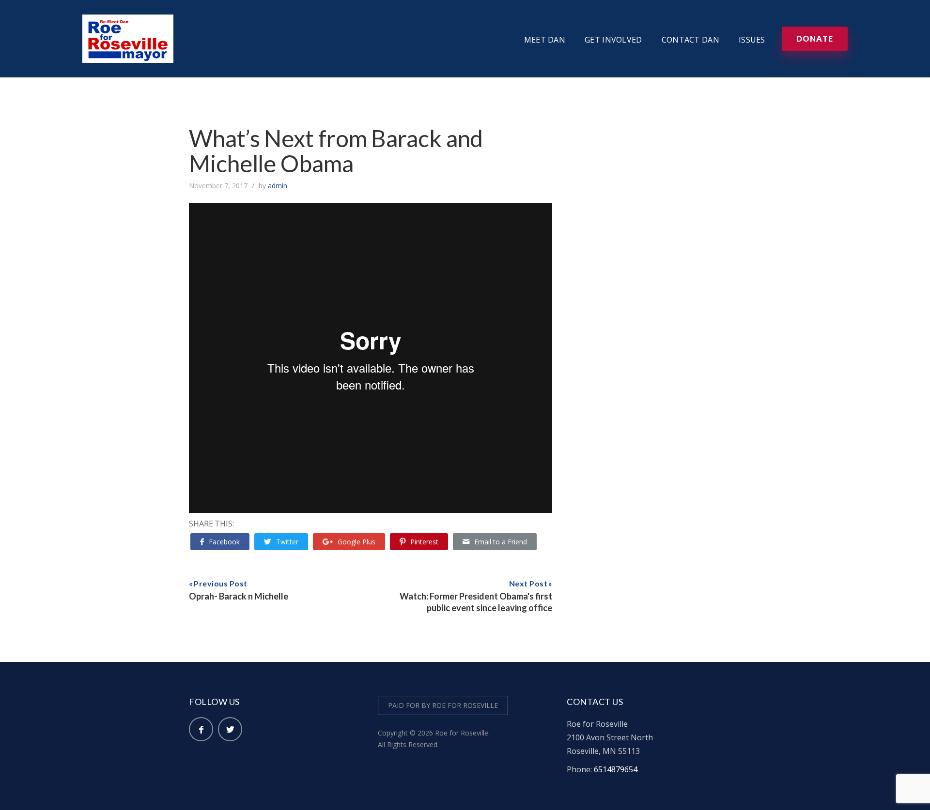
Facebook (224, 541)
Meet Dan (544, 39)
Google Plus (356, 541)
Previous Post (221, 583)
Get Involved (613, 39)
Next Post (528, 583)
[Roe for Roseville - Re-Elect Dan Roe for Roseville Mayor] (127, 21)
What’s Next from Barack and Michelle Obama (336, 150)
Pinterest (424, 541)
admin (277, 185)
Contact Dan (690, 39)
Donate (814, 38)
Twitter (287, 541)
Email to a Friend (500, 541)
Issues (752, 39)
